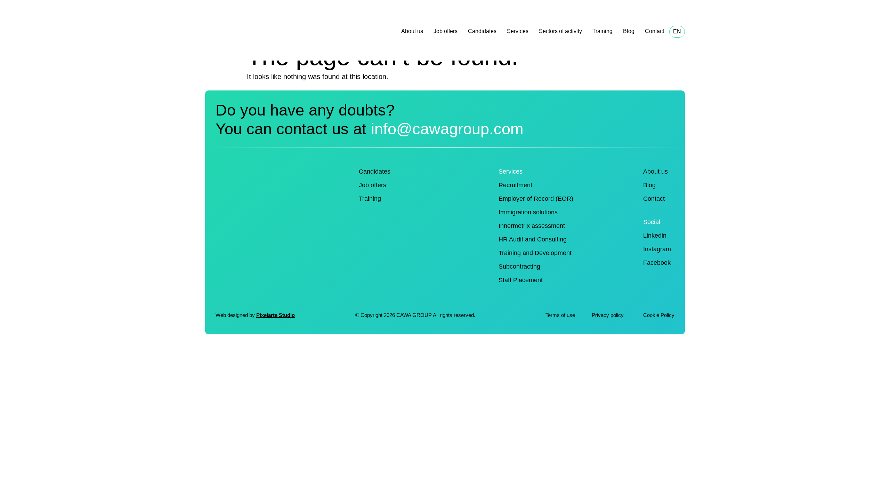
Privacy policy (608, 315)
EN (677, 31)
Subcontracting (519, 266)
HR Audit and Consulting (533, 239)
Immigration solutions (528, 212)
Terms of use (560, 315)
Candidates (482, 31)
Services (517, 31)
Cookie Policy (658, 315)
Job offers (446, 31)
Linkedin (654, 235)
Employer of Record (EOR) (536, 198)
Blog (628, 31)
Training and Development (535, 252)
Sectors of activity (560, 31)
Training (602, 31)
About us (412, 31)
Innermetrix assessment (532, 225)
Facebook (657, 262)
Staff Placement (521, 280)
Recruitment (515, 185)
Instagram (657, 249)
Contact (654, 31)
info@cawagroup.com (447, 129)
